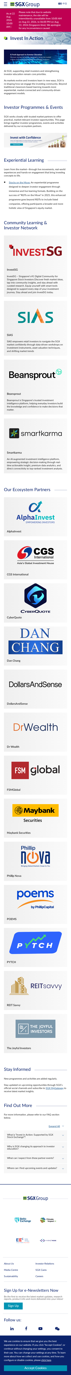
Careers (39, 1276)
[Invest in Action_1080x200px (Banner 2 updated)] (35, 146)
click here (46, 1360)
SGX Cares (41, 1270)
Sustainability (11, 1276)
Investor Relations (45, 1263)
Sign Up (13, 1305)
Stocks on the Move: (19, 182)
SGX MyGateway (55, 1088)
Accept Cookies (35, 1368)
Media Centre (11, 1270)
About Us (9, 1263)
